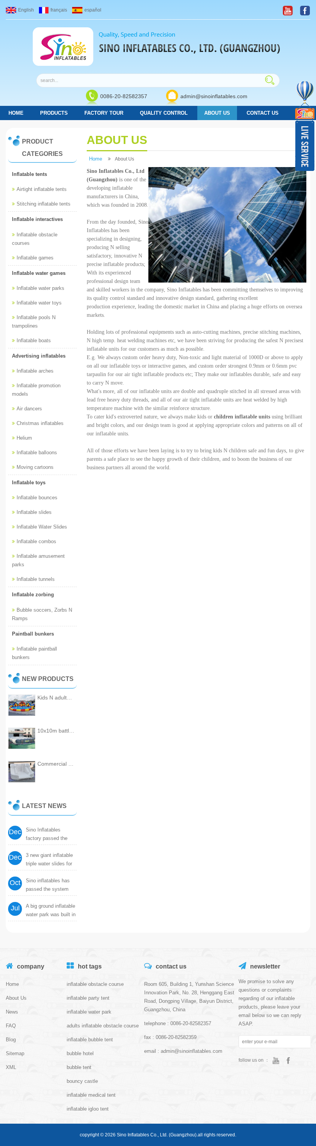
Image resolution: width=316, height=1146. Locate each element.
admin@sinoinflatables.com (213, 96)
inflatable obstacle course (95, 984)
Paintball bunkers (33, 634)
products (54, 113)
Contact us (263, 113)
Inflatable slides (34, 512)
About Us (217, 113)
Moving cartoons (35, 467)
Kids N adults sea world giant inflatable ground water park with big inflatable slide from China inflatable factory (56, 697)
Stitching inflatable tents (44, 204)
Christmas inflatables (40, 423)
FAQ (11, 1026)
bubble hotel (80, 1053)
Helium (24, 438)
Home (12, 984)
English (26, 10)
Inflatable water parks (40, 288)
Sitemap (15, 1053)
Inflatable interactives (37, 219)
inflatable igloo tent (88, 1109)
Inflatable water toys (39, 303)
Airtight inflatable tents (42, 189)
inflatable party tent (88, 998)
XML (11, 1067)
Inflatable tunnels (36, 579)
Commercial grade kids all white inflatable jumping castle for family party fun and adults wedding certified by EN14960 (56, 764)
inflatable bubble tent (90, 1039)
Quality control (164, 113)
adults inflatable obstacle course (103, 1026)
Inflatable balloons (37, 452)
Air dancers (29, 409)
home (16, 113)
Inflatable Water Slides (42, 527)
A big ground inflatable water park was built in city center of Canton (51, 914)
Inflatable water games (39, 273)
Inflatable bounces (37, 497)
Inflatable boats (34, 340)
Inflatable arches (35, 371)
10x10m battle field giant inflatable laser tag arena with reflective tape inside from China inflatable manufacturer (56, 731)
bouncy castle (82, 1081)
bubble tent (79, 1067)
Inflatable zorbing (33, 594)
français (58, 10)
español (92, 10)
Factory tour (103, 113)
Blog (11, 1039)
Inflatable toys (28, 482)
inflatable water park (89, 1012)
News (12, 1012)
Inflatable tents (29, 174)
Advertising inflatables (39, 356)
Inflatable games (35, 258)
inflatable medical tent (91, 1095)
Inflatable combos (36, 541)
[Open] (305, 126)
